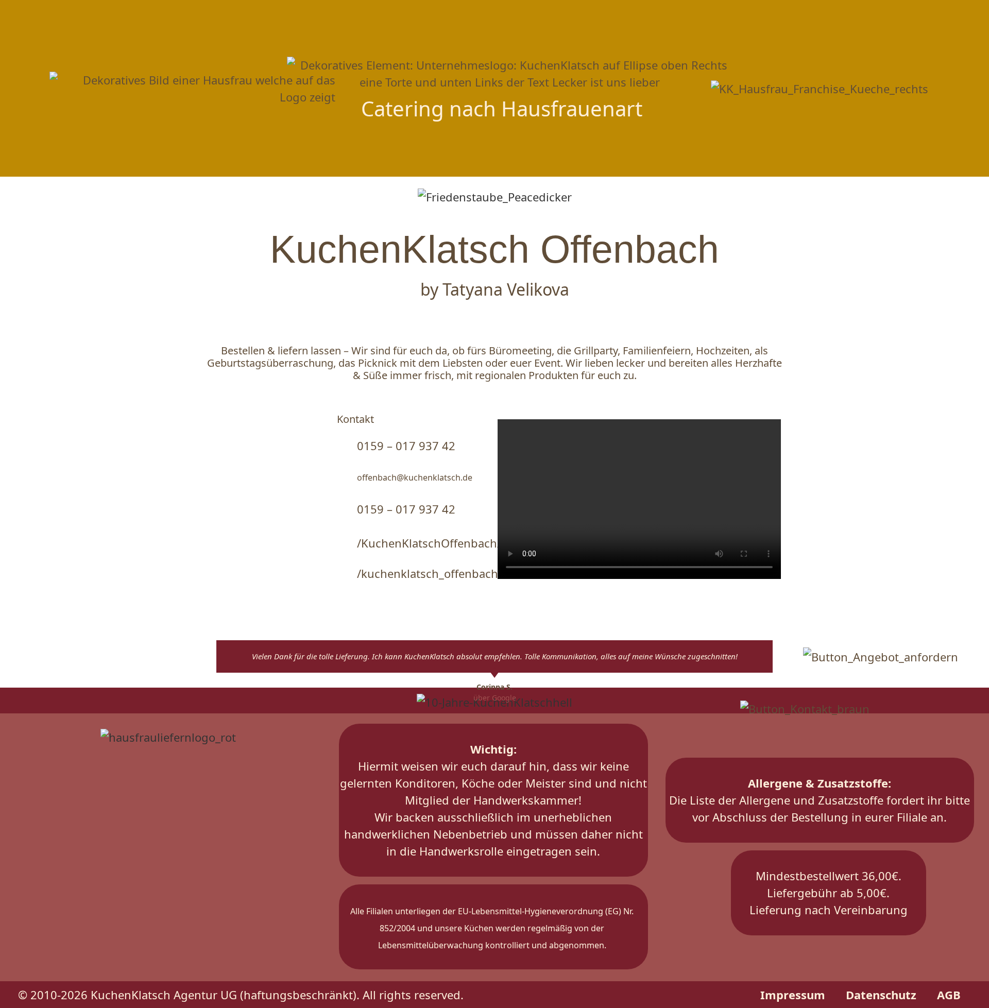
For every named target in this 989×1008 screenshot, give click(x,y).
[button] (28, 156)
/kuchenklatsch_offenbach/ (429, 573)
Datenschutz (881, 994)
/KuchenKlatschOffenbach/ (429, 543)
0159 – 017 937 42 (406, 445)
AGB (949, 994)
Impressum (792, 994)
